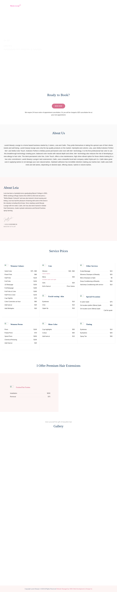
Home (62, 3)
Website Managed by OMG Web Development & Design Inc (74, 589)
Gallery (100, 3)
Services (78, 3)
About (69, 3)
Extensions (89, 3)
